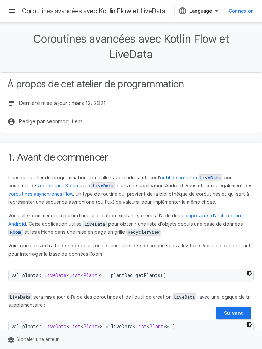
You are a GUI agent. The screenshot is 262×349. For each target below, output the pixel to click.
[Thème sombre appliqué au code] (249, 273)
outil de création (190, 177)
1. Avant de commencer (58, 157)
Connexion (241, 11)
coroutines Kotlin (59, 186)
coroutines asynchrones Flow (40, 194)
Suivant (233, 313)
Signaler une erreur (33, 339)
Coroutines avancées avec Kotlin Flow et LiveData (93, 11)
